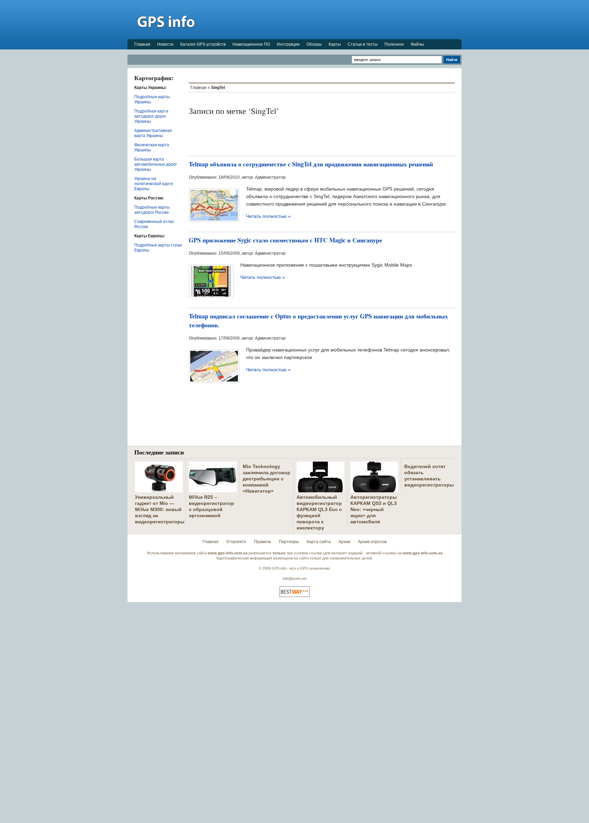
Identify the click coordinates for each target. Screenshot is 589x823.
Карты (335, 44)
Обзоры (314, 44)
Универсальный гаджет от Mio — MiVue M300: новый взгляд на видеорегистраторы (159, 509)
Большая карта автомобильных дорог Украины (155, 164)
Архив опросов (372, 541)
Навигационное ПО (251, 44)
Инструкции (288, 44)
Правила (262, 541)
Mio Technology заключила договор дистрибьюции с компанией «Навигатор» (266, 479)
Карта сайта (319, 541)
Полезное (394, 44)
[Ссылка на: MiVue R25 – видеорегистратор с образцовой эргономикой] (213, 489)
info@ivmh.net (294, 579)
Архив (344, 541)
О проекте (236, 541)
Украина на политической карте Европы (153, 183)
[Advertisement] (337, 19)
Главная (142, 44)
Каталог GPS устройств (203, 44)
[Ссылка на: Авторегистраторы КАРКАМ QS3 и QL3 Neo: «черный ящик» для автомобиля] (374, 489)
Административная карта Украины (153, 133)
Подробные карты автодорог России (152, 210)
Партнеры (289, 541)
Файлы (417, 44)
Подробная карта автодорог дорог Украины (151, 116)
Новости (165, 44)
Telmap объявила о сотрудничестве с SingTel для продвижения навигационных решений (311, 164)
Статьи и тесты (363, 44)
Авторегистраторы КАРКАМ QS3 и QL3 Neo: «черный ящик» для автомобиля (373, 509)
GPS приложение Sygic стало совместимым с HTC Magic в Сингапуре (285, 240)
